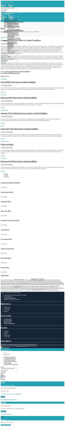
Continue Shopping (6, 425)
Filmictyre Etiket (7, 144)
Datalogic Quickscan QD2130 (10, 220)
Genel (2, 125)
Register (3, 411)
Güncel (6, 174)
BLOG (5, 31)
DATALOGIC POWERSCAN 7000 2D (34, 281)
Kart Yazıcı (3, 94)
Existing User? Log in (6, 414)
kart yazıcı (6, 286)
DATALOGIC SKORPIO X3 (50, 284)
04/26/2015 (9, 85)
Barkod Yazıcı (10, 31)
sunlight (56, 288)
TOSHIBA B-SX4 (7, 289)
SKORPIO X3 (51, 288)
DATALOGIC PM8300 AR (11, 281)
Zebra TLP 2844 (6, 211)
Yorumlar (6, 176)
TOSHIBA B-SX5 (14, 289)
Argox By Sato (8, 319)
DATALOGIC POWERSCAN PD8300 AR (56, 283)
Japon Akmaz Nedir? (7, 192)
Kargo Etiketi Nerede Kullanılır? (10, 182)
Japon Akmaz (58, 284)
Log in (2, 396)
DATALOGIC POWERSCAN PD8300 (41, 283)
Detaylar (3, 92)
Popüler (6, 175)
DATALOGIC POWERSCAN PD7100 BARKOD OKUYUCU (22, 283)
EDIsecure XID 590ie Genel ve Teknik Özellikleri (19, 98)
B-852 (2, 279)
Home (2, 31)
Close (9, 350)
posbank (28, 286)
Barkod (4, 43)
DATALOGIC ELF (48, 279)
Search (3, 11)
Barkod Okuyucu (10, 279)
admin (3, 85)
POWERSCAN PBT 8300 (54, 286)
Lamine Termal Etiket (7, 248)
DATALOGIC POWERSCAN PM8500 (37, 284)
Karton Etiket (5, 267)
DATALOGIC (38, 279)
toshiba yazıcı (48, 289)
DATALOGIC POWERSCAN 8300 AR (49, 281)
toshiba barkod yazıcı (38, 289)
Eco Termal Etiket (6, 239)
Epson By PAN (8, 320)
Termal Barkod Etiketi (21, 346)
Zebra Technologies (9, 323)
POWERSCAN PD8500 (34, 288)
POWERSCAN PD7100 (5, 288)
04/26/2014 (9, 147)
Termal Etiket (5, 230)
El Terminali (4, 79)
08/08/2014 (9, 43)
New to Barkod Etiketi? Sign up (9, 399)
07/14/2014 (9, 116)
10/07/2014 (9, 164)
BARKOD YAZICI (19, 280)
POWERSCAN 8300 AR (44, 286)
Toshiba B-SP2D (6, 201)
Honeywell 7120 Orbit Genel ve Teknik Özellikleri (19, 129)
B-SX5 (5, 279)
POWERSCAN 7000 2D (34, 286)
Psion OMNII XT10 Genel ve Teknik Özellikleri (18, 82)
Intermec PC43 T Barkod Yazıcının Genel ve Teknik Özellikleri (24, 113)
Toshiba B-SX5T (21, 289)
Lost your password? (15, 394)
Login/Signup (4, 350)
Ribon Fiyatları (7, 322)
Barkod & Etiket (5, 141)
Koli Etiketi (11, 286)
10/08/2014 (9, 101)
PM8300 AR (23, 286)
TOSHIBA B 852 (28, 289)
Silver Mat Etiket (6, 258)
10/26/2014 (9, 132)
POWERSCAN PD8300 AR (25, 288)
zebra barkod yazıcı (55, 289)
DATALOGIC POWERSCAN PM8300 (22, 284)
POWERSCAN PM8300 (44, 288)
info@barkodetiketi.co (10, 298)
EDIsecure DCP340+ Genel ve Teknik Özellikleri (19, 161)
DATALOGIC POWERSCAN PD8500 (8, 284)
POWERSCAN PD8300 (14, 288)
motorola (17, 286)
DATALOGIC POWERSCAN (21, 281)
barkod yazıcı (27, 279)
